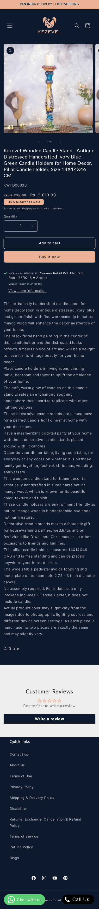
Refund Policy (21, 847)
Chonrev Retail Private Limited (61, 900)
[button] (9, 25)
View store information (27, 290)
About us (17, 765)
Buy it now (49, 257)
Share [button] (14, 648)
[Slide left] (39, 142)
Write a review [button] (49, 718)
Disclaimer (18, 808)
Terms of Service (24, 836)
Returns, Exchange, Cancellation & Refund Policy (45, 822)
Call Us (80, 899)
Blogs (14, 858)
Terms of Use (21, 776)
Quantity (10, 216)
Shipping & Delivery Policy (32, 798)
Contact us (19, 754)
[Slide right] (60, 142)
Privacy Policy (22, 787)
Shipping (27, 208)
